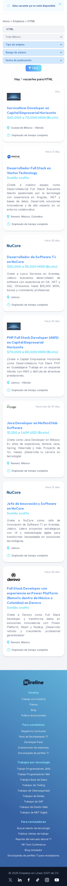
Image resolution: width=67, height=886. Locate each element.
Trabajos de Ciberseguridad (34, 790)
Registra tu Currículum (33, 731)
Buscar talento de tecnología (33, 828)
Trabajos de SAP (33, 801)
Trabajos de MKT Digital (33, 812)
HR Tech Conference (33, 844)
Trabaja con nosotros (33, 699)
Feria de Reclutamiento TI (33, 736)
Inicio (6, 21)
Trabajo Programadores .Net (33, 774)
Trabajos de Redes (33, 796)
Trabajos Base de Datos (33, 779)
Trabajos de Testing (33, 785)
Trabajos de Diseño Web (33, 807)
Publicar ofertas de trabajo (33, 833)
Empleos (18, 21)
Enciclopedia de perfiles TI (33, 753)
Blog (33, 709)
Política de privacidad (33, 715)
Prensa (33, 704)
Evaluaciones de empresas (33, 747)
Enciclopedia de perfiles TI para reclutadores (33, 855)
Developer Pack (33, 742)
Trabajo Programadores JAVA (33, 768)
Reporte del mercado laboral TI (33, 839)
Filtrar (35, 68)
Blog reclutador (33, 850)
